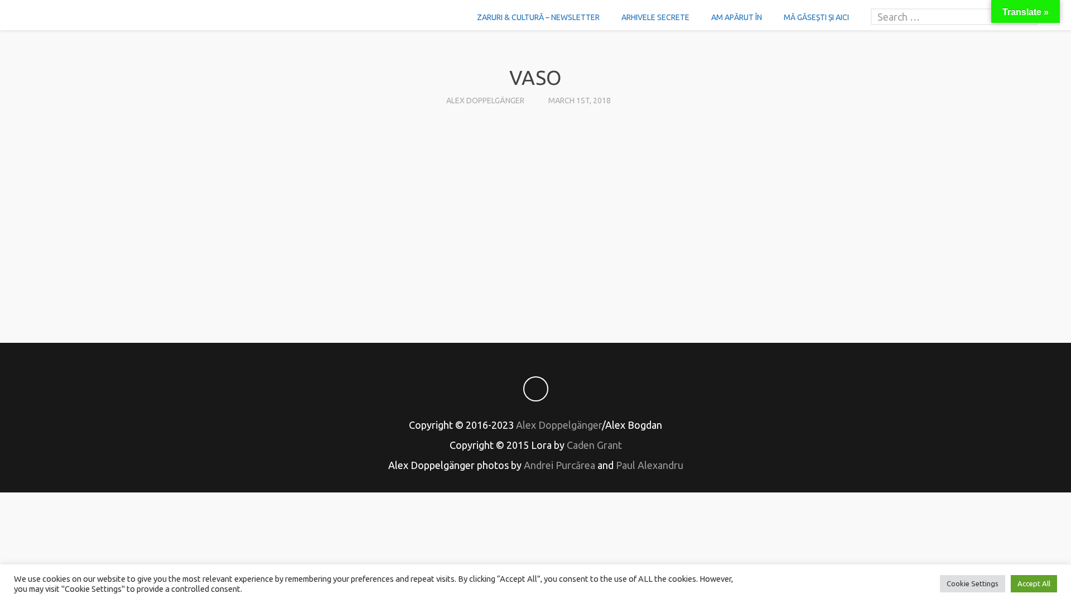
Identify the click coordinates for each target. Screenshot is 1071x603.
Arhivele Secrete (655, 17)
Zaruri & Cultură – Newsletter (538, 17)
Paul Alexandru (649, 465)
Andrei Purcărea (559, 465)
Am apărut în (736, 17)
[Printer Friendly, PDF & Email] (535, 285)
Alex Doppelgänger (485, 100)
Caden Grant (594, 445)
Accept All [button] (1033, 583)
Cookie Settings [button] (972, 583)
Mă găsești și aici (816, 17)
